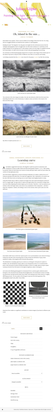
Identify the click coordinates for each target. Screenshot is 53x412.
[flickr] (26, 1)
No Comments (29, 37)
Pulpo (12, 343)
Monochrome (22, 31)
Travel (33, 31)
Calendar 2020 (21, 361)
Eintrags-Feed (14, 393)
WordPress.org (14, 400)
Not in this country (15, 340)
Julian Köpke (26, 9)
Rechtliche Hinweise (24, 409)
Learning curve (26, 160)
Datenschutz (16, 409)
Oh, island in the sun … (26, 34)
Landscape (28, 157)
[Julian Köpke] (6, 24)
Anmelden (13, 390)
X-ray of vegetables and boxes (18, 349)
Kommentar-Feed (15, 397)
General (11, 157)
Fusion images (14, 337)
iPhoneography (19, 157)
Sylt (28, 31)
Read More (26, 146)
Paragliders (13, 346)
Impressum (31, 409)
